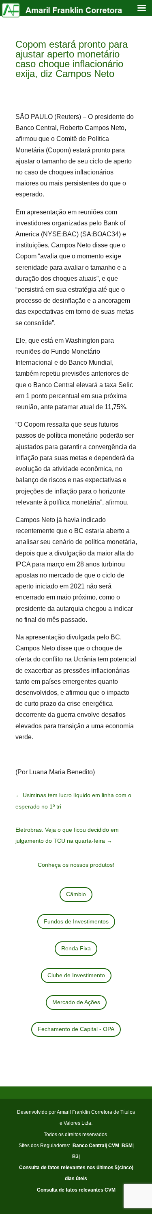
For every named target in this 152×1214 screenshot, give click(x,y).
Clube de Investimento (76, 975)
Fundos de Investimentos (76, 921)
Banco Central (89, 1145)
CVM (113, 1145)
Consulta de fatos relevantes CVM (76, 1190)
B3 (75, 1156)
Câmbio (76, 894)
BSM (127, 1145)
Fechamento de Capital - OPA (76, 1029)
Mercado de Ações (76, 1002)
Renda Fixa (76, 948)
